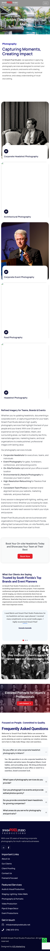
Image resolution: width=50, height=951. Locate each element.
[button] (23, 640)
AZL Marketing (18, 946)
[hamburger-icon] (45, 3)
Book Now (25, 556)
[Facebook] (8, 847)
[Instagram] (3, 847)
